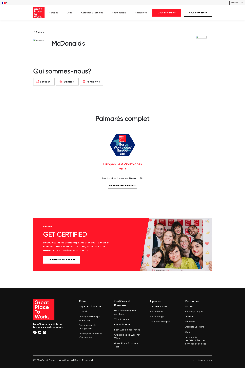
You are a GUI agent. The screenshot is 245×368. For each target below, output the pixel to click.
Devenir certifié (167, 12)
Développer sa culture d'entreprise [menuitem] (91, 335)
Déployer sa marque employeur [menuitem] (89, 318)
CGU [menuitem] (187, 332)
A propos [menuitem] (53, 12)
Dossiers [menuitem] (189, 317)
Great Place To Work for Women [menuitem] (127, 337)
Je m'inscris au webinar (61, 259)
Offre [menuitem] (69, 12)
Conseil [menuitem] (83, 312)
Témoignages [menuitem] (121, 319)
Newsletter (237, 3)
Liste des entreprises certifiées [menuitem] (125, 312)
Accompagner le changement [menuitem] (87, 327)
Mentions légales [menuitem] (202, 360)
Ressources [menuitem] (141, 12)
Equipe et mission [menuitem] (159, 306)
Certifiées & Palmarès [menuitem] (92, 12)
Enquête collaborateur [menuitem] (91, 306)
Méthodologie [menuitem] (119, 12)
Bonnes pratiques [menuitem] (194, 312)
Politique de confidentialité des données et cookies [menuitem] (195, 340)
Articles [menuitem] (189, 306)
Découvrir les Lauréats (122, 185)
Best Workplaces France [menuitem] (127, 330)
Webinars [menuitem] (190, 322)
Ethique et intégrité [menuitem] (160, 322)
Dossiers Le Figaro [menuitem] (194, 327)
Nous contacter (198, 12)
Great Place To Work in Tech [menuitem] (126, 345)
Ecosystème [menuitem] (156, 312)
